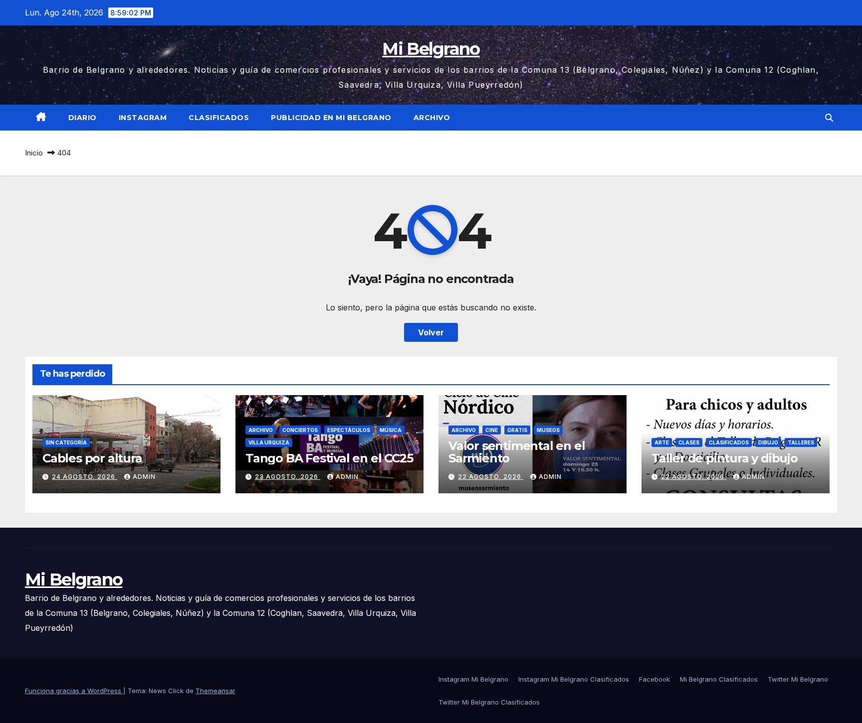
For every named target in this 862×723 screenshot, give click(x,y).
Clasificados (219, 117)
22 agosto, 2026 (490, 476)
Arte (661, 442)
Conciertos (300, 430)
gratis (517, 430)
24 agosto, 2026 (84, 476)
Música (391, 430)
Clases (688, 442)
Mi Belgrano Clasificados (719, 679)
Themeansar (215, 691)
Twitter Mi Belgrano (798, 679)
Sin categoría (66, 442)
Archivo (432, 117)
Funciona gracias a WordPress (74, 691)
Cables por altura (92, 458)
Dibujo (768, 442)
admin (144, 476)
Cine (491, 430)
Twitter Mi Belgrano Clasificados (489, 702)
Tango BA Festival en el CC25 (329, 458)
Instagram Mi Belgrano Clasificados (573, 679)
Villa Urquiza (268, 442)
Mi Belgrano (430, 48)
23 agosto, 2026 (287, 476)
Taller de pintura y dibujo (724, 458)
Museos (548, 430)
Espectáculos (348, 430)
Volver (431, 332)
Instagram (143, 117)
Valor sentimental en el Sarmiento (516, 451)
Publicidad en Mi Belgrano (331, 117)
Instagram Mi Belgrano (473, 679)
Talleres (801, 442)
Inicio (34, 152)
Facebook (654, 679)
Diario (82, 117)
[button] (829, 118)
